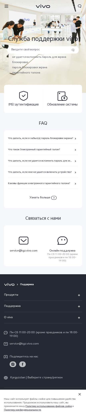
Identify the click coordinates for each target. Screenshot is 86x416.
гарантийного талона (26, 73)
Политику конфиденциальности (22, 410)
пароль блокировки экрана (29, 67)
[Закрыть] (79, 394)
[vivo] (10, 284)
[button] (6, 6)
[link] (13, 364)
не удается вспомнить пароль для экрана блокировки (39, 60)
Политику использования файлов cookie (48, 406)
